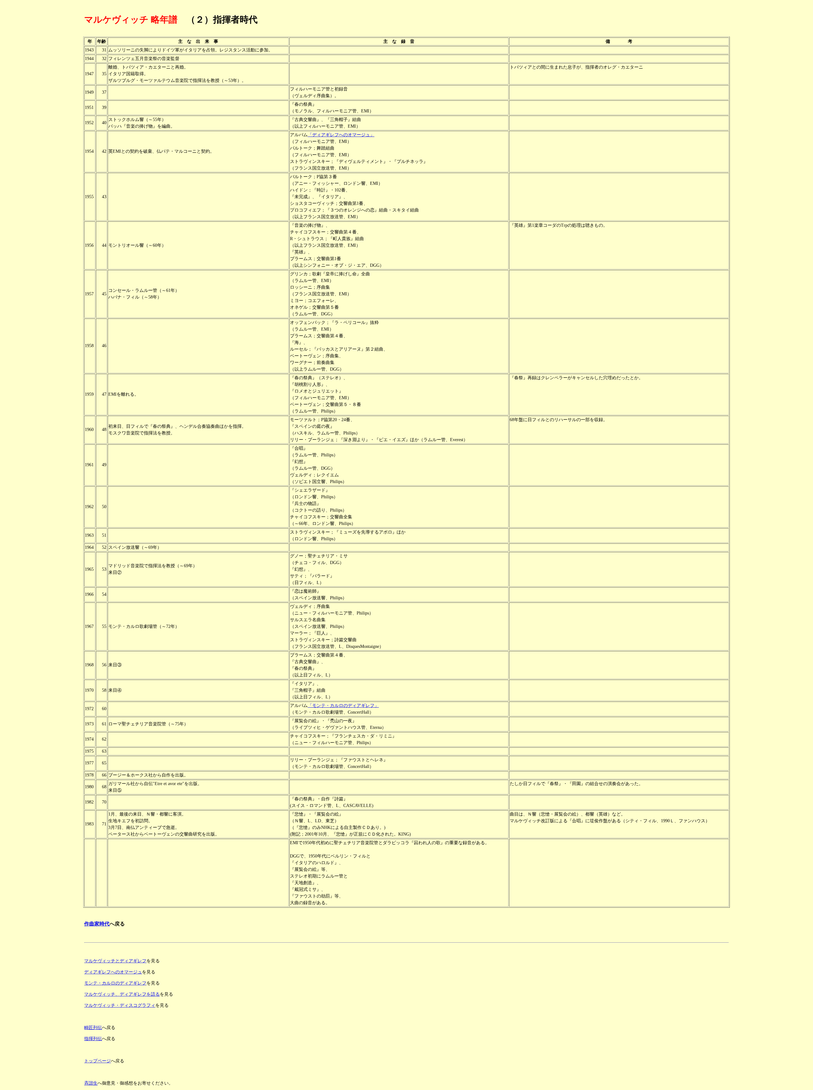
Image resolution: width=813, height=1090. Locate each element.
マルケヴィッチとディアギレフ (115, 961)
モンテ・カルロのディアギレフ (115, 983)
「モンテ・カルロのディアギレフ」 (343, 705)
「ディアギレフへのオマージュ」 (341, 134)
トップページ (97, 1061)
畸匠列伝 (93, 1027)
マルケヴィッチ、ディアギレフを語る (122, 994)
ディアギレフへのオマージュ (113, 972)
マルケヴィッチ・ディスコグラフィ (119, 1005)
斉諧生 (90, 1083)
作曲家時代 (97, 924)
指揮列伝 (93, 1038)
